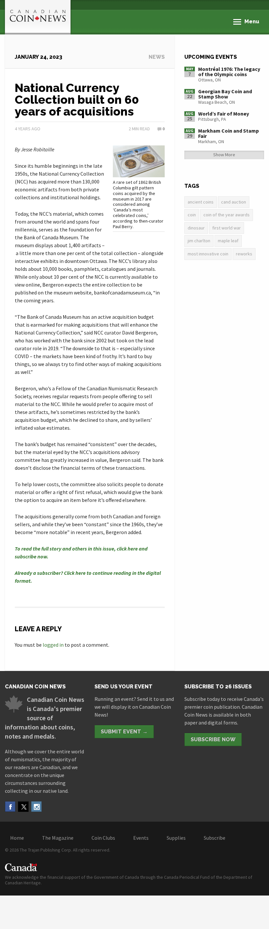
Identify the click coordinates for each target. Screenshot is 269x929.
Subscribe (214, 837)
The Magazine (57, 837)
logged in (53, 644)
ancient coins (201, 202)
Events (141, 837)
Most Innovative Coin (208, 254)
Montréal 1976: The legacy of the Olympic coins (229, 71)
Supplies (176, 837)
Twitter (23, 806)
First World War (226, 228)
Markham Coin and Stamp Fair (228, 133)
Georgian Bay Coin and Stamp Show (225, 94)
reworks (244, 254)
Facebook (10, 806)
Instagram (36, 806)
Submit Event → (124, 731)
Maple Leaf (228, 241)
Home (17, 837)
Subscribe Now (213, 739)
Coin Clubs (103, 837)
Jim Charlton (199, 241)
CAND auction (233, 202)
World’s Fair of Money (223, 113)
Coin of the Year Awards (226, 215)
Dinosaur (196, 228)
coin (192, 215)
